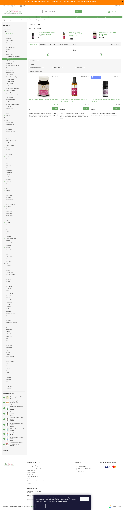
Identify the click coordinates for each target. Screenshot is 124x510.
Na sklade (34, 60)
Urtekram (8, 245)
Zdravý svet (9, 257)
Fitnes (7, 113)
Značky (6, 120)
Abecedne (73, 44)
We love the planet (10, 250)
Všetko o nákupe (31, 472)
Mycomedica (9, 195)
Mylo (7, 202)
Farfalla (8, 175)
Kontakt (29, 483)
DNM (7, 163)
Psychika (8, 68)
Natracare (8, 206)
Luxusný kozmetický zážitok (34, 491)
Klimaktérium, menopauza (13, 61)
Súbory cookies (31, 470)
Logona (8, 191)
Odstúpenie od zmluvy (32, 479)
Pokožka (8, 38)
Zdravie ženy (9, 54)
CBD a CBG (8, 106)
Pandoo (8, 218)
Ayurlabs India (9, 122)
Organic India (9, 213)
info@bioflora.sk (82, 466)
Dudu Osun (8, 165)
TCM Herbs (9, 236)
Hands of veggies (10, 131)
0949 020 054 (81, 471)
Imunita (8, 49)
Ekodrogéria (7, 31)
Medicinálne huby (10, 100)
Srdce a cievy (9, 40)
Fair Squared (9, 172)
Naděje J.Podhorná (11, 204)
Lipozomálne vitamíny (11, 77)
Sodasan (8, 227)
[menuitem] (4, 17)
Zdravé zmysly (10, 72)
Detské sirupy (9, 200)
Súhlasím (84, 499)
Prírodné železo (10, 81)
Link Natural (9, 136)
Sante (7, 225)
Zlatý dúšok (9, 261)
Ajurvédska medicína (11, 93)
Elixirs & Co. (9, 170)
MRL (7, 193)
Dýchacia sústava (10, 47)
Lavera (7, 188)
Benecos (8, 147)
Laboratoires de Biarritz (12, 186)
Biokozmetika (7, 29)
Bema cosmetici (10, 125)
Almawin (8, 134)
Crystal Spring (9, 159)
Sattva (7, 138)
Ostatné (8, 241)
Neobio (8, 209)
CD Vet (7, 156)
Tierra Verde (9, 243)
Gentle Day (8, 177)
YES (7, 254)
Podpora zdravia (8, 34)
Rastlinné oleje (9, 109)
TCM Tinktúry (9, 97)
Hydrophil (8, 179)
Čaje (7, 111)
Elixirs (7, 168)
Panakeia (8, 220)
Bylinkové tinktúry (10, 90)
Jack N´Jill (8, 181)
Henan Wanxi (9, 129)
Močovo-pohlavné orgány (12, 65)
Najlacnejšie (43, 44)
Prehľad (8, 115)
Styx (7, 234)
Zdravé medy (9, 74)
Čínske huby (9, 197)
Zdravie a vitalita (10, 36)
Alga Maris (8, 143)
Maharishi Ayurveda (11, 140)
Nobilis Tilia (9, 211)
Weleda (8, 247)
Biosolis (8, 150)
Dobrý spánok (9, 70)
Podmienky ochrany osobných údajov (68, 6)
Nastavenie (40, 506)
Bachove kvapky (10, 145)
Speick (7, 231)
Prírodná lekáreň (10, 79)
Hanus (7, 184)
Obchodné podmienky (48, 6)
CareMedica (9, 154)
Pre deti (8, 102)
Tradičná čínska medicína (12, 95)
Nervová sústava (10, 45)
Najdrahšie (52, 44)
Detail (55, 108)
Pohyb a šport (9, 43)
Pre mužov (9, 63)
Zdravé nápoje (9, 84)
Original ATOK (9, 216)
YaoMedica (8, 252)
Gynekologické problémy (13, 56)
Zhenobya (8, 259)
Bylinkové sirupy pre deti (12, 104)
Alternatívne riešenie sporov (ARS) (35, 481)
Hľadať (78, 11)
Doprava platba (31, 474)
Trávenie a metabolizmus (12, 52)
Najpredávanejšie (63, 44)
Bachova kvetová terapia (12, 88)
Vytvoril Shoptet (116, 506)
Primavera (8, 222)
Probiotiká (8, 86)
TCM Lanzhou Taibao (11, 238)
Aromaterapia (7, 118)
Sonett (7, 229)
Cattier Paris (9, 127)
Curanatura (8, 161)
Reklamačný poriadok (32, 477)
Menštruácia (10, 59)
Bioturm (8, 152)
